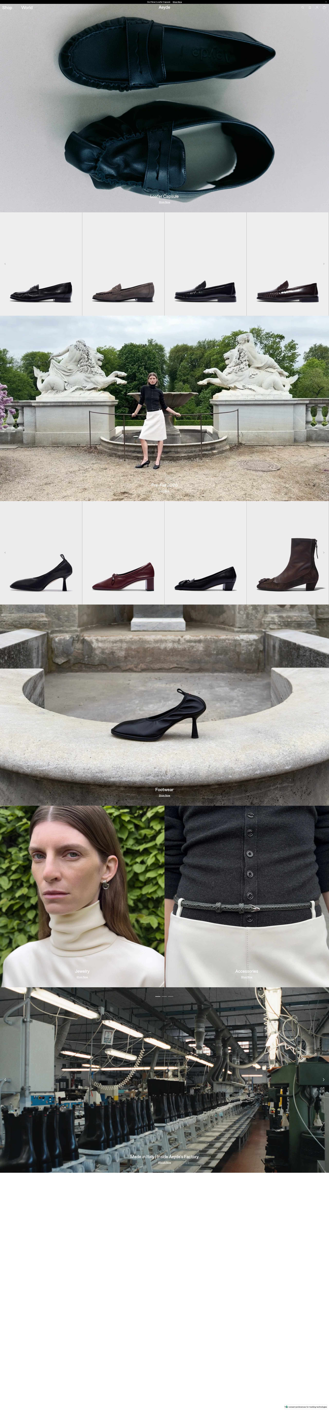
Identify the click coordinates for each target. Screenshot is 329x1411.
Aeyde (164, 7)
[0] (324, 7)
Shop (7, 7)
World (27, 7)
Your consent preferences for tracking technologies (306, 1407)
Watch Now (164, 1162)
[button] (323, 264)
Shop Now (164, 202)
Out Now (164, 490)
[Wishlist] (310, 7)
